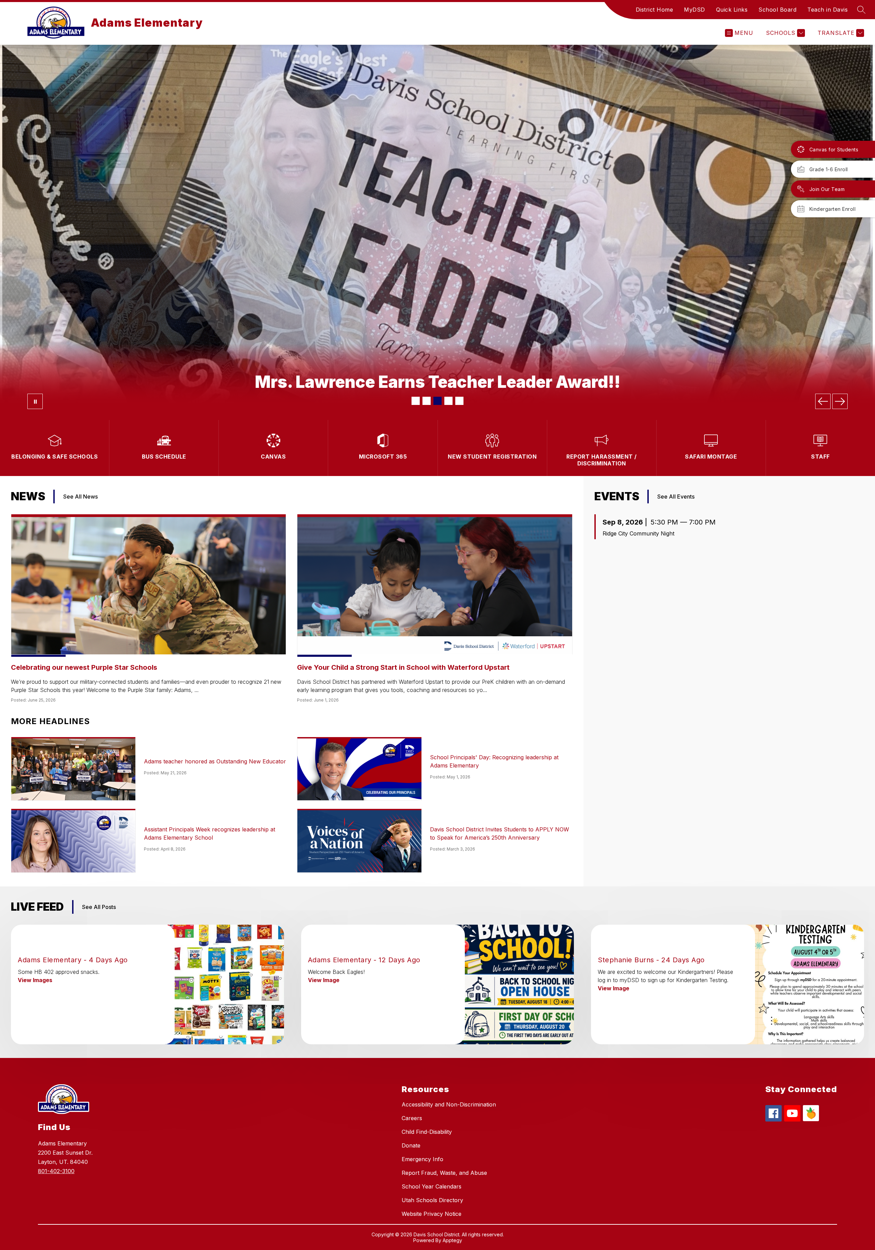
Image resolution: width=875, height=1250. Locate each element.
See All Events (676, 496)
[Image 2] (426, 401)
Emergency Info (422, 1159)
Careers (412, 1118)
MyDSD (694, 9)
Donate (411, 1145)
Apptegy (452, 1240)
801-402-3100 (56, 1171)
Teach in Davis (827, 9)
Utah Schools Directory (432, 1200)
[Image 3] (437, 401)
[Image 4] (448, 401)
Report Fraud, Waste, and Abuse (444, 1172)
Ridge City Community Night (638, 533)
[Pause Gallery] (35, 401)
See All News (80, 496)
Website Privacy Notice (431, 1213)
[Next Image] (840, 401)
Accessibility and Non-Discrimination (449, 1104)
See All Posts (99, 906)
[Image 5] (459, 401)
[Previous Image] (823, 401)
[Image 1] (416, 401)
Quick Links (732, 9)
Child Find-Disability (427, 1131)
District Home (654, 9)
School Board (777, 9)
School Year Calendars (431, 1186)
